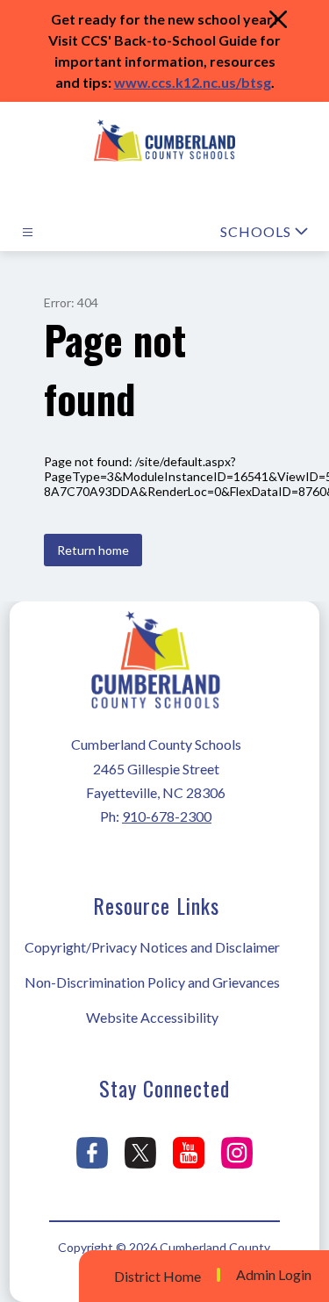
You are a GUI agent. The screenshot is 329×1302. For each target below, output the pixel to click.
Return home (93, 550)
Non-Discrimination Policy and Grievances (152, 982)
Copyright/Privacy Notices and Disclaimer (152, 947)
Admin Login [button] (273, 1275)
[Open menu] (28, 232)
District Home (157, 1276)
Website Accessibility (152, 1017)
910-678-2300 (166, 816)
